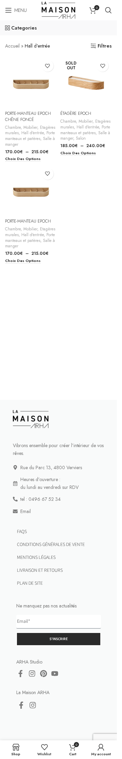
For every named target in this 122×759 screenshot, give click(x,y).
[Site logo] (58, 9)
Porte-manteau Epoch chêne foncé (28, 116)
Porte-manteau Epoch (28, 221)
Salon (81, 138)
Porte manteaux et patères (30, 135)
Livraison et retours (40, 570)
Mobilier (30, 127)
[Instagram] (32, 673)
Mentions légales (36, 557)
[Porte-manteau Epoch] (31, 190)
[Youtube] (55, 673)
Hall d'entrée (32, 133)
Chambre (13, 127)
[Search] (108, 10)
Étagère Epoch (75, 113)
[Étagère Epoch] (86, 82)
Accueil (12, 45)
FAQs (22, 531)
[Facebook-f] (20, 673)
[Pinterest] (43, 673)
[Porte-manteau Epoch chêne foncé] (31, 82)
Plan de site (30, 583)
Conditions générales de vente (51, 544)
